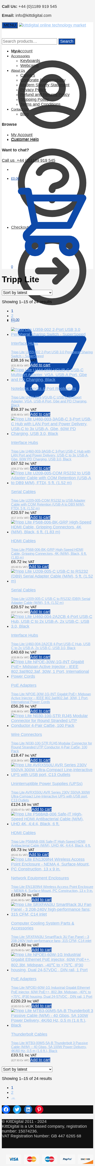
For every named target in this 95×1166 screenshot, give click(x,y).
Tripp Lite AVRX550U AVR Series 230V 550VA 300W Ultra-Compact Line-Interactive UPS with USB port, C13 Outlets (50, 796)
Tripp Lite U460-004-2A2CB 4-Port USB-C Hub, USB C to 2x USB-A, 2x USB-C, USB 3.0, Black (50, 646)
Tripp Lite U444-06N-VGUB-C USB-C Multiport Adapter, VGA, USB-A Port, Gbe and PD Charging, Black (49, 401)
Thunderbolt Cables (29, 1034)
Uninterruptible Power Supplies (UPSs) (47, 783)
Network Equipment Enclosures (40, 878)
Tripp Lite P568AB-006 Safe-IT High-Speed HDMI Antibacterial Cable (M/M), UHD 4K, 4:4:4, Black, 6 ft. (51, 843)
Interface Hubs (24, 343)
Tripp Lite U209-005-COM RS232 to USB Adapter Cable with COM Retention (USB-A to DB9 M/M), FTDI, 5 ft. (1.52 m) (48, 504)
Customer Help (25, 139)
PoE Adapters (23, 685)
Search (66, 41)
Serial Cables (23, 491)
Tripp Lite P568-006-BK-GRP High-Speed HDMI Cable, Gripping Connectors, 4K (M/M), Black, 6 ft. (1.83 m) (49, 553)
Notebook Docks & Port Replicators (43, 388)
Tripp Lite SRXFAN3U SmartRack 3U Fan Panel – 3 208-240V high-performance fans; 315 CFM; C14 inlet (51, 939)
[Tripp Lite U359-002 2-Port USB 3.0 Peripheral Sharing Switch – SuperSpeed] (52, 334)
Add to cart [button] (40, 365)
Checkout (20, 227)
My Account (22, 134)
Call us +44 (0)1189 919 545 (28, 160)
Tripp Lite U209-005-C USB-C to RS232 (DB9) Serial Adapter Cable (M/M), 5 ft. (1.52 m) (50, 601)
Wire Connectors (26, 734)
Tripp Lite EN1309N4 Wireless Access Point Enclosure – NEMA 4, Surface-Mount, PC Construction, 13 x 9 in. (52, 889)
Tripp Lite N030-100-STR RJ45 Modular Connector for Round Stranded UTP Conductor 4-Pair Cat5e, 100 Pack (51, 747)
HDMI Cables (23, 541)
